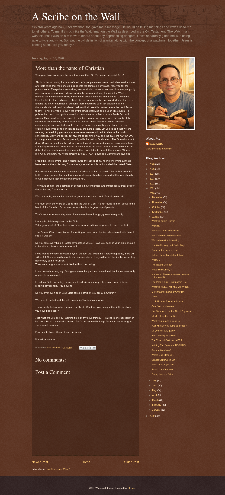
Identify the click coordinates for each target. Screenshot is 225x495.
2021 (152, 188)
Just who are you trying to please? (169, 325)
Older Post (131, 462)
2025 (152, 169)
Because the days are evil (165, 250)
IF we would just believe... (165, 335)
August (156, 217)
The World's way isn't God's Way (168, 245)
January (156, 409)
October (156, 207)
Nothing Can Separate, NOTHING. (169, 345)
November (157, 202)
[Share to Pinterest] (94, 348)
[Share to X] (87, 348)
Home (86, 462)
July (154, 380)
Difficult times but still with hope (168, 255)
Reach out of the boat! (163, 369)
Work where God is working (165, 240)
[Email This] (81, 348)
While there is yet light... (164, 364)
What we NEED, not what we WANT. (170, 287)
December (157, 197)
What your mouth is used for (166, 321)
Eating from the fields (162, 374)
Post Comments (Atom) (58, 469)
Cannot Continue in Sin (163, 360)
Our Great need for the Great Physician (171, 311)
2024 (152, 174)
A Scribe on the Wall (76, 16)
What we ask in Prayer (163, 221)
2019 (152, 416)
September (158, 212)
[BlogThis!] (84, 348)
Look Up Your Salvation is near (167, 301)
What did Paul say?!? (162, 269)
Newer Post (40, 462)
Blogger (131, 488)
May (154, 390)
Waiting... (156, 226)
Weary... (156, 259)
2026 (152, 164)
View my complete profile (159, 148)
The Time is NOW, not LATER (167, 340)
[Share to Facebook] (91, 348)
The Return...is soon (162, 264)
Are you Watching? (161, 350)
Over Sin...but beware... (164, 306)
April (155, 395)
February (157, 405)
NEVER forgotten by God (164, 316)
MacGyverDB (156, 144)
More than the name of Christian (168, 291)
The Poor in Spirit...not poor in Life (169, 282)
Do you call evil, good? (163, 330)
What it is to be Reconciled (165, 230)
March (155, 400)
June (155, 385)
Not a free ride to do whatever (167, 235)
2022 (152, 183)
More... (155, 296)
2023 (152, 178)
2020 (152, 193)
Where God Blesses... (163, 355)
